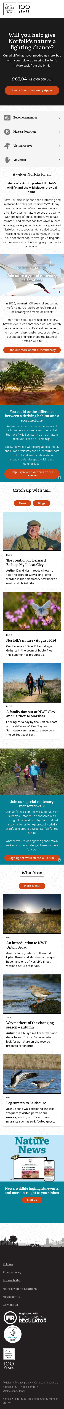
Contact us (10, 1305)
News (22, 503)
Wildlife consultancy (14, 1391)
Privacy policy (12, 1272)
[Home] (16, 8)
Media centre (11, 1296)
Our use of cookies (45, 1382)
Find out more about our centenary (32, 350)
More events (32, 886)
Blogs (41, 503)
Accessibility (11, 1280)
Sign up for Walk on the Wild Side (32, 858)
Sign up (32, 1200)
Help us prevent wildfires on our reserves (32, 473)
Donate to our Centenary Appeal (32, 90)
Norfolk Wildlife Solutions (20, 1288)
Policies (8, 1264)
